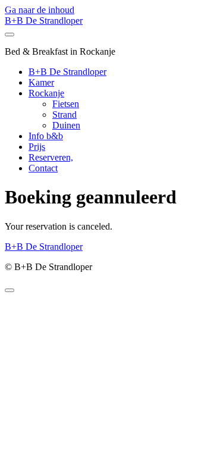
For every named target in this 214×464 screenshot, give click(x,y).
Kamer (41, 82)
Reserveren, (51, 157)
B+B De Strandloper (44, 20)
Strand (64, 114)
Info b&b (46, 136)
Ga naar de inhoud (39, 10)
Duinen (66, 125)
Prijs (37, 147)
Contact (43, 168)
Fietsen (65, 104)
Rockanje (46, 93)
